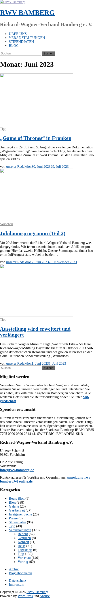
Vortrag (23, 562)
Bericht (23, 534)
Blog (14, 45)
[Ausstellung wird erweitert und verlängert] (36, 315)
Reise (21, 546)
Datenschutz (17, 580)
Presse (13, 518)
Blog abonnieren (20, 573)
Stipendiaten (21, 41)
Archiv (14, 569)
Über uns (18, 34)
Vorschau (6, 224)
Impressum (16, 584)
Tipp (3, 129)
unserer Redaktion (19, 166)
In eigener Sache (20, 514)
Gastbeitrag (17, 510)
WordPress (25, 596)
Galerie (14, 506)
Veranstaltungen (27, 38)
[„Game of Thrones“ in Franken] (36, 125)
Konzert (23, 542)
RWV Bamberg (27, 12)
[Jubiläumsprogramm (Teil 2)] (36, 220)
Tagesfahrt (25, 550)
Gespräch (24, 538)
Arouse (45, 596)
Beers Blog (17, 498)
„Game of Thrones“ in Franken (35, 138)
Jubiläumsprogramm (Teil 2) (32, 233)
